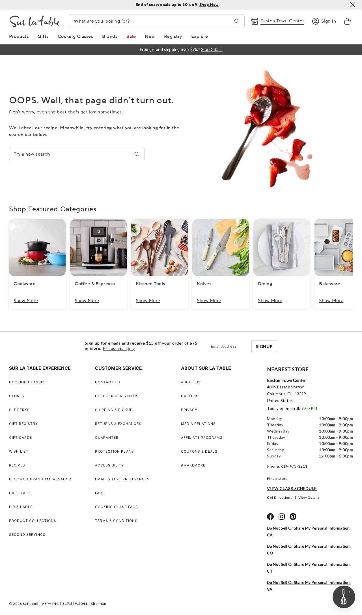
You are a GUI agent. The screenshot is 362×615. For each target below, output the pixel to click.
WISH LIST (19, 451)
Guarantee (106, 437)
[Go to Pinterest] (293, 516)
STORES (16, 396)
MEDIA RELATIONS (198, 424)
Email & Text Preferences (122, 479)
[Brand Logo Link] (34, 21)
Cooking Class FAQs (116, 507)
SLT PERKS (19, 410)
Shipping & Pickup (114, 410)
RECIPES (17, 465)
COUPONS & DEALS (199, 451)
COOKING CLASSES (27, 382)
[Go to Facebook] (270, 516)
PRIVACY (189, 410)
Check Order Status (117, 396)
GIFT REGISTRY (23, 424)
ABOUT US (191, 382)
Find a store (277, 478)
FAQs (100, 493)
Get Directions (279, 497)
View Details (309, 497)
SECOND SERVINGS (27, 534)
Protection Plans (114, 451)
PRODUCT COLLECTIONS (32, 521)
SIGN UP (264, 346)
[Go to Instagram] (281, 516)
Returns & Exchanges (118, 424)
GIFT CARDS (20, 437)
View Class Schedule (292, 488)
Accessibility (109, 465)
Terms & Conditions (116, 521)
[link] (347, 21)
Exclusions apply (119, 348)
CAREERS (190, 396)
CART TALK (19, 493)
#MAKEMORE (193, 465)
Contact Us (107, 382)
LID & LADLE (21, 507)
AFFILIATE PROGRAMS (202, 437)
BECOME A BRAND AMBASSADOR (40, 479)
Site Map (98, 603)
